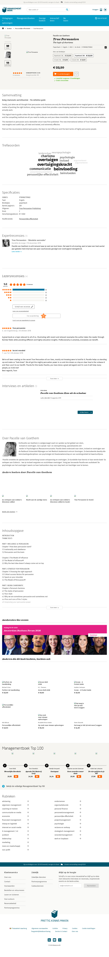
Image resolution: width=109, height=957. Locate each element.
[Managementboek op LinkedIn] (49, 940)
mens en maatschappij (11, 846)
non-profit (6, 850)
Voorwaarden (9, 886)
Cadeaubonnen (38, 886)
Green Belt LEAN (44, 690)
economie (6, 816)
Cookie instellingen (88, 928)
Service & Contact (61, 931)
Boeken (9, 28)
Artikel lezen (84, 412)
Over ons (7, 877)
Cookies (74, 928)
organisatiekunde (61, 805)
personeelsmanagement (64, 812)
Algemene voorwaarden (40, 928)
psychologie (59, 824)
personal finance (61, 809)
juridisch (5, 835)
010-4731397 (102, 18)
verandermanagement (63, 835)
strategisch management (64, 831)
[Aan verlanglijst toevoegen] (76, 74)
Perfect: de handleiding (11, 690)
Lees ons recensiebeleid (21, 311)
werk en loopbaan (61, 839)
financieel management (11, 820)
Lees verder (16, 252)
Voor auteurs (9, 899)
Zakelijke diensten (39, 877)
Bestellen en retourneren (14, 890)
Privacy (64, 928)
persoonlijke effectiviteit (63, 816)
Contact (7, 882)
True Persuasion (38, 28)
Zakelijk (35, 872)
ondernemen (59, 801)
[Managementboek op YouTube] (54, 940)
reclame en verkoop (62, 827)
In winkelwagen (63, 74)
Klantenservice (11, 872)
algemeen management (11, 805)
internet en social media (11, 827)
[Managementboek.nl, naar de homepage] (11, 12)
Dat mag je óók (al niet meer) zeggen (88, 725)
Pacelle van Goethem (61, 36)
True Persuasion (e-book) (83, 500)
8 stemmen (16, 75)
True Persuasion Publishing (30, 208)
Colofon (55, 928)
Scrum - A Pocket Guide (82, 690)
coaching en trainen (10, 809)
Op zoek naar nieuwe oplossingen (51, 725)
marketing (6, 842)
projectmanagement (62, 820)
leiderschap (6, 839)
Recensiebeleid (10, 903)
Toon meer (53, 378)
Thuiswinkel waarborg (19, 928)
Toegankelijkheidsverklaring (40, 931)
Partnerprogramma (11, 908)
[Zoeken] (67, 10)
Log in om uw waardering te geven (24, 320)
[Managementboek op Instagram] (59, 940)
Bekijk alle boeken (8, 512)
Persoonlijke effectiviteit (22, 28)
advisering (6, 801)
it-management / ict (10, 831)
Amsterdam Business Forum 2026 (22, 630)
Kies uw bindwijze (59, 52)
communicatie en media (11, 812)
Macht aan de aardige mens (36, 500)
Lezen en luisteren (11, 895)
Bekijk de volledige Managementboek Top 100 (25, 786)
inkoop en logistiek (9, 824)
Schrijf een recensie (22, 307)
